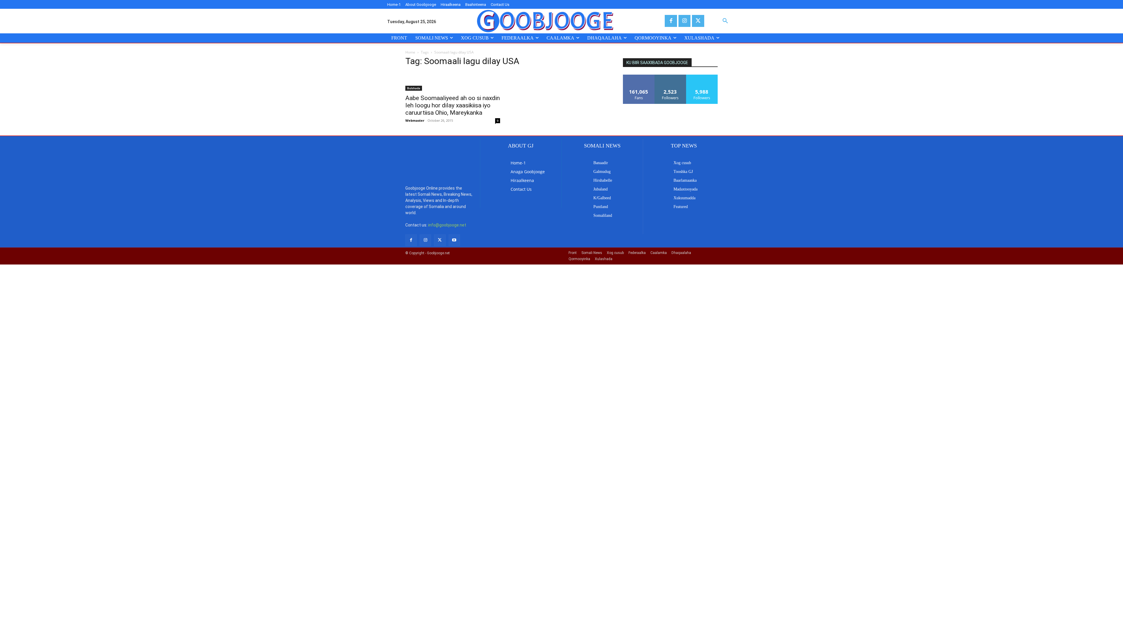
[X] (698, 21)
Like (638, 77)
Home (410, 52)
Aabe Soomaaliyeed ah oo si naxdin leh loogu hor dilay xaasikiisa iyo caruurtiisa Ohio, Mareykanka (452, 105)
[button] (725, 21)
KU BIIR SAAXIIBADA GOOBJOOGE (657, 62)
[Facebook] (671, 21)
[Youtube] (454, 240)
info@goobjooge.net (447, 225)
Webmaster (414, 120)
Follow (670, 77)
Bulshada (413, 88)
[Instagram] (684, 21)
